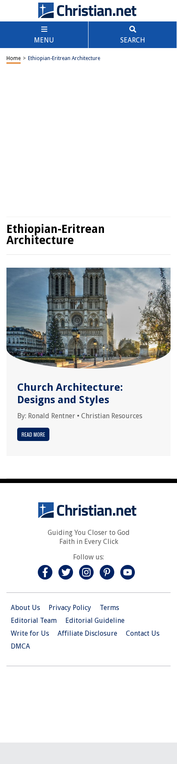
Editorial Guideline (95, 620)
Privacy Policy (70, 608)
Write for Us (30, 633)
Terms (109, 608)
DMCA (20, 646)
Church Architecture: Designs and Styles (70, 393)
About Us (25, 608)
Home (13, 58)
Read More (33, 434)
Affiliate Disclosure (87, 633)
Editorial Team (34, 620)
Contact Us (142, 633)
